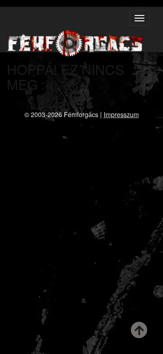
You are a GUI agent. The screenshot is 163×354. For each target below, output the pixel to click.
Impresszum (121, 114)
